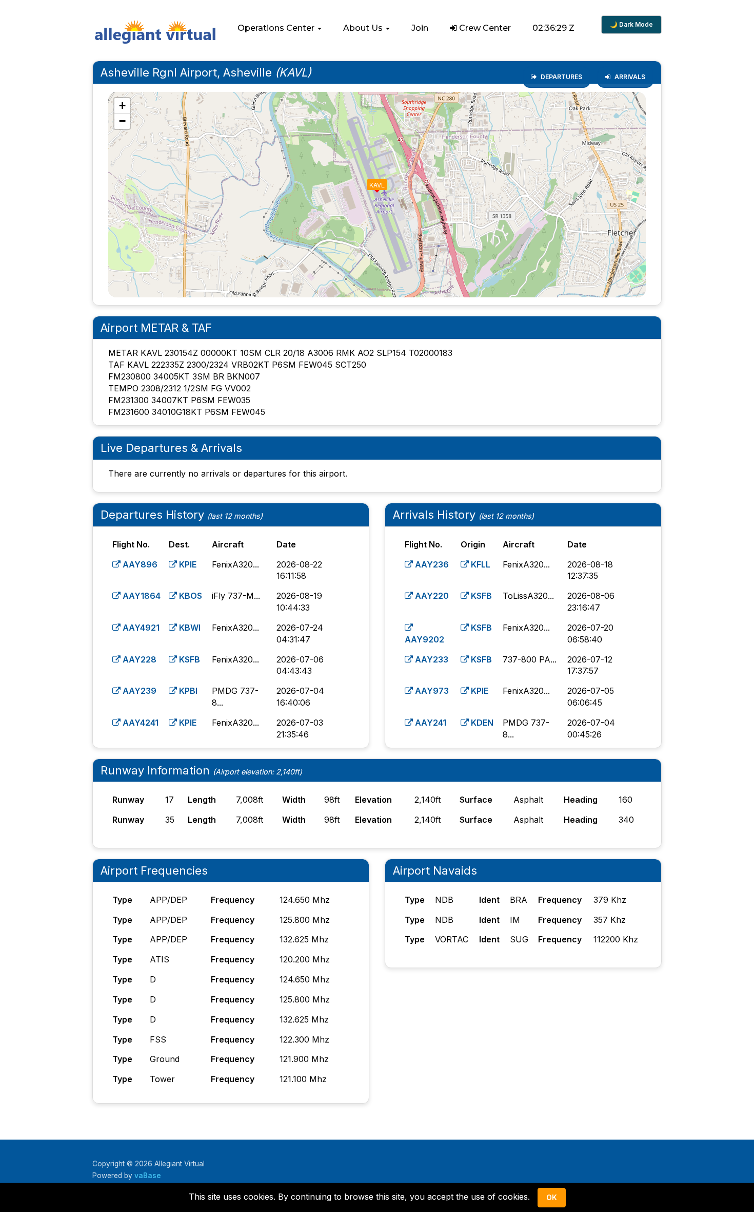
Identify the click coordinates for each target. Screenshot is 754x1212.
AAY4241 (139, 722)
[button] (279, 28)
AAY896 (139, 564)
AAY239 (138, 691)
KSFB (188, 659)
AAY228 (138, 659)
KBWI (189, 627)
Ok (551, 1197)
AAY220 (431, 596)
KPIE (186, 564)
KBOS (189, 596)
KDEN (481, 722)
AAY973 (431, 691)
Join (419, 28)
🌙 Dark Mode (631, 24)
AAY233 (430, 659)
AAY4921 (140, 627)
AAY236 (431, 564)
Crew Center (484, 28)
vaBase (147, 1175)
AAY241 (429, 722)
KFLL (479, 564)
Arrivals (629, 77)
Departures (560, 77)
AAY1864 (141, 596)
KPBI (187, 691)
